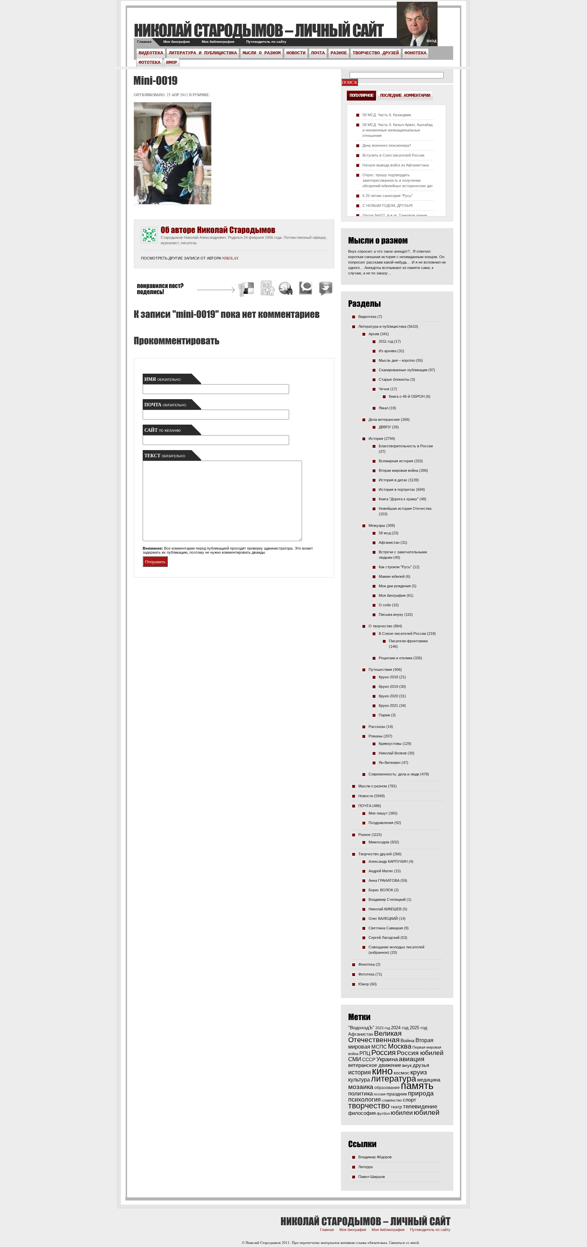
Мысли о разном (262, 53)
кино (382, 1071)
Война (407, 1040)
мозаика (360, 1086)
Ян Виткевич (390, 763)
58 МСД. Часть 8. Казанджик (386, 115)
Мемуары (377, 525)
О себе (385, 605)
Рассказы (377, 727)
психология (364, 1099)
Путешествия (380, 669)
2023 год (382, 1028)
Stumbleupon (286, 289)
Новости (295, 53)
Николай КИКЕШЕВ (385, 909)
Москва (399, 1046)
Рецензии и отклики (395, 658)
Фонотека (415, 53)
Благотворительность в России (406, 446)
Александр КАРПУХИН (388, 861)
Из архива (387, 351)
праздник (397, 1094)
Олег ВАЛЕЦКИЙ (383, 918)
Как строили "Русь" (395, 567)
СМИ (354, 1059)
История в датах (393, 480)
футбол (383, 1113)
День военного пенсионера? (386, 145)
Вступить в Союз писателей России (393, 155)
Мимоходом (379, 842)
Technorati (306, 289)
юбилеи (402, 1112)
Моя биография (176, 41)
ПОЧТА (318, 53)
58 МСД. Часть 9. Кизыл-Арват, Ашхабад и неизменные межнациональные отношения (397, 130)
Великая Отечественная (375, 1036)
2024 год (400, 1027)
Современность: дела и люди (394, 774)
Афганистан (389, 542)
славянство (392, 1100)
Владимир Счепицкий (387, 899)
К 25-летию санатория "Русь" (387, 196)
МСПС (379, 1047)
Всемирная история (396, 461)
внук (407, 1065)
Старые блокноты (394, 379)
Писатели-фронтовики (408, 641)
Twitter (325, 289)
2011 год (386, 341)
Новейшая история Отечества (405, 508)
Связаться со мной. (404, 1242)
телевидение (420, 1106)
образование (387, 1087)
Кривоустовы (390, 744)
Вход (432, 41)
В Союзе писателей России (402, 633)
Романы (376, 736)
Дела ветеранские (384, 419)
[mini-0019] (154, 80)
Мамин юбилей (392, 576)
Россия (383, 1052)
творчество (369, 1105)
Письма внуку (391, 614)
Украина (387, 1059)
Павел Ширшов (371, 1177)
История (376, 439)
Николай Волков (393, 753)
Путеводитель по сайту (266, 41)
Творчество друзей (376, 53)
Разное (339, 53)
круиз (418, 1072)
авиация (411, 1059)
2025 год (418, 1027)
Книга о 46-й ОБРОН (407, 396)
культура (359, 1079)
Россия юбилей (420, 1052)
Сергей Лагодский (384, 938)
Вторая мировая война (398, 470)
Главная (144, 41)
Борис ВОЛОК (381, 890)
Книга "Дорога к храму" (399, 499)
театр (396, 1106)
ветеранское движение (374, 1065)
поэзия (380, 1094)
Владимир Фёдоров (375, 1157)
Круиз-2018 (388, 677)
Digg (267, 289)
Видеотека (151, 53)
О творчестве (380, 626)
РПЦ (364, 1053)
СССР (368, 1059)
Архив (374, 334)
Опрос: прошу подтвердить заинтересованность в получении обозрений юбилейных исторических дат (397, 180)
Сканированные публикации (403, 370)
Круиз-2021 (388, 705)
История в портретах (397, 489)
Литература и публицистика (203, 53)
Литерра (365, 1167)
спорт (409, 1100)
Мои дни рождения (395, 586)
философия (362, 1113)
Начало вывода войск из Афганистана (395, 165)
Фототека (149, 62)
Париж (384, 715)
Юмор (171, 62)
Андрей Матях (381, 871)
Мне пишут (378, 813)
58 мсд (385, 533)
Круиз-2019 (388, 686)
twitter (417, 27)
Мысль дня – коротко (397, 360)
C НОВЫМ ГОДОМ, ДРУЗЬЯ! (387, 205)
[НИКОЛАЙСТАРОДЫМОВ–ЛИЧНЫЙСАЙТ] (259, 30)
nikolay (230, 258)
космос (401, 1072)
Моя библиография (218, 41)
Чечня (384, 389)
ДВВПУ (385, 427)
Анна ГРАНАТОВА (384, 880)
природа (421, 1093)
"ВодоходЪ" (361, 1027)
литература (393, 1078)
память (417, 1085)
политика (360, 1093)
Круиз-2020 (388, 696)
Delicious (247, 289)
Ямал (383, 408)
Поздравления (381, 823)
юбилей (427, 1112)
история (359, 1072)
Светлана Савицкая (386, 928)
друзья (421, 1065)
